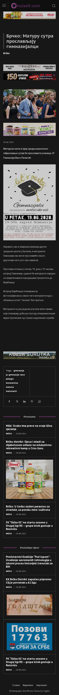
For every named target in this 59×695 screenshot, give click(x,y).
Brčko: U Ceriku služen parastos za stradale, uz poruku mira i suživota (28, 508)
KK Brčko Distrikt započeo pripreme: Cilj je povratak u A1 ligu (29, 581)
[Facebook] (9, 401)
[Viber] (32, 401)
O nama (16, 685)
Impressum (41, 685)
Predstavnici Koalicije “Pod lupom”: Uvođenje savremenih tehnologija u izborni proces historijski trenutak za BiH (29, 561)
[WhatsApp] (39, 401)
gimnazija (18, 370)
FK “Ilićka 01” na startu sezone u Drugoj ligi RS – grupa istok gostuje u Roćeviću (29, 526)
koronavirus (12, 383)
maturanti (11, 391)
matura (10, 387)
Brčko (6, 53)
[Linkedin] (24, 401)
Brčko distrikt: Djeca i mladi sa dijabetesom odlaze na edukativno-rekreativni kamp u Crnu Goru (29, 445)
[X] (16, 401)
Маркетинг (28, 685)
